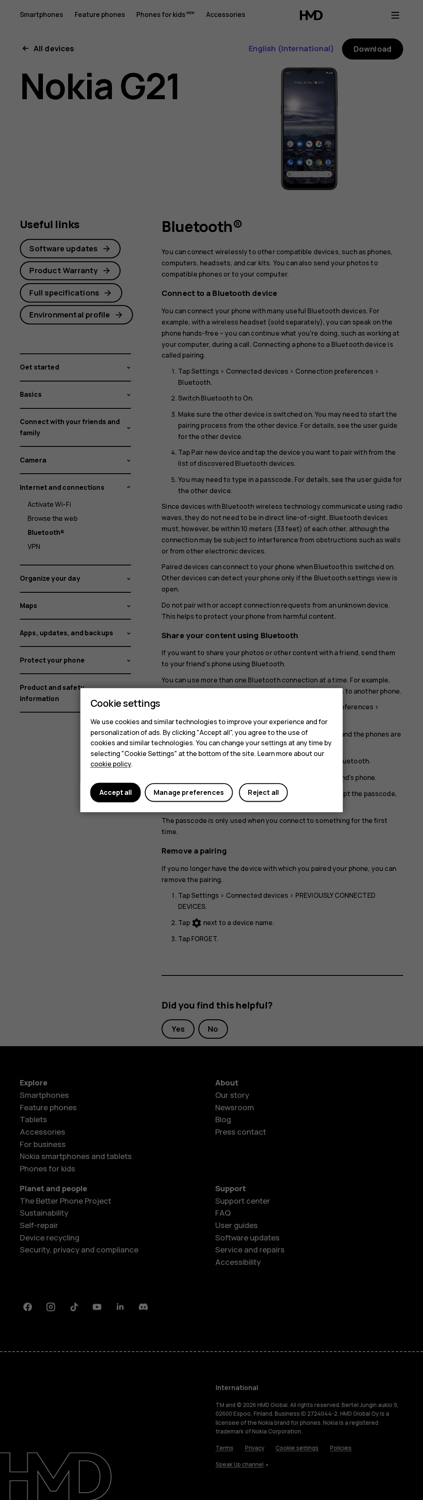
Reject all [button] (263, 792)
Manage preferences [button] (189, 792)
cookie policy (110, 763)
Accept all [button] (116, 792)
